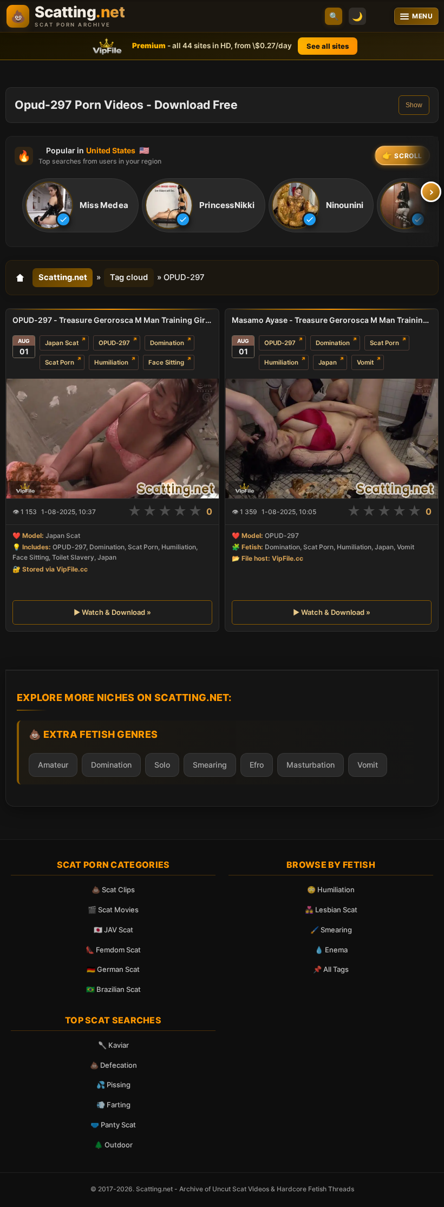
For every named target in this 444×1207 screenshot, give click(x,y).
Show (414, 105)
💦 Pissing (113, 1084)
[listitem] (80, 205)
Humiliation (111, 362)
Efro (257, 764)
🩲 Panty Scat (113, 1124)
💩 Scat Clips (113, 889)
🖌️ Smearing (331, 929)
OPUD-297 (114, 343)
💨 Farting (113, 1104)
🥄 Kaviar (113, 1045)
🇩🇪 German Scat (113, 969)
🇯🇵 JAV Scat (113, 929)
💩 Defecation (113, 1065)
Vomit (365, 362)
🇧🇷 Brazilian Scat (113, 989)
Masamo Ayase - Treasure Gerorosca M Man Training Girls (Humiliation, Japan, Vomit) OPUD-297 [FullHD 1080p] (332, 320)
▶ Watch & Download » (112, 612)
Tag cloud (129, 277)
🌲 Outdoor (113, 1144)
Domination (167, 343)
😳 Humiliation (331, 889)
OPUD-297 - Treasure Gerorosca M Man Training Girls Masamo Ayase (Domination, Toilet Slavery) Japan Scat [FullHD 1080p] (112, 320)
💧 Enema (331, 949)
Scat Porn (59, 362)
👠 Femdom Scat (113, 949)
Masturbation (310, 764)
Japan (327, 362)
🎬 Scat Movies (113, 909)
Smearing (210, 764)
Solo (162, 764)
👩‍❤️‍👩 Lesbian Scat (331, 909)
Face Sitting (166, 362)
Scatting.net (62, 277)
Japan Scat (62, 343)
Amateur (53, 764)
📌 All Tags (331, 969)
